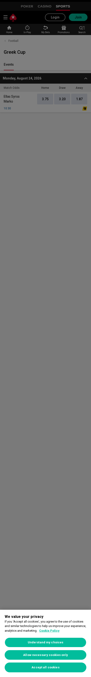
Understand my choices (45, 642)
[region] (45, 643)
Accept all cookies (45, 667)
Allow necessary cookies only (45, 655)
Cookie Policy (49, 630)
